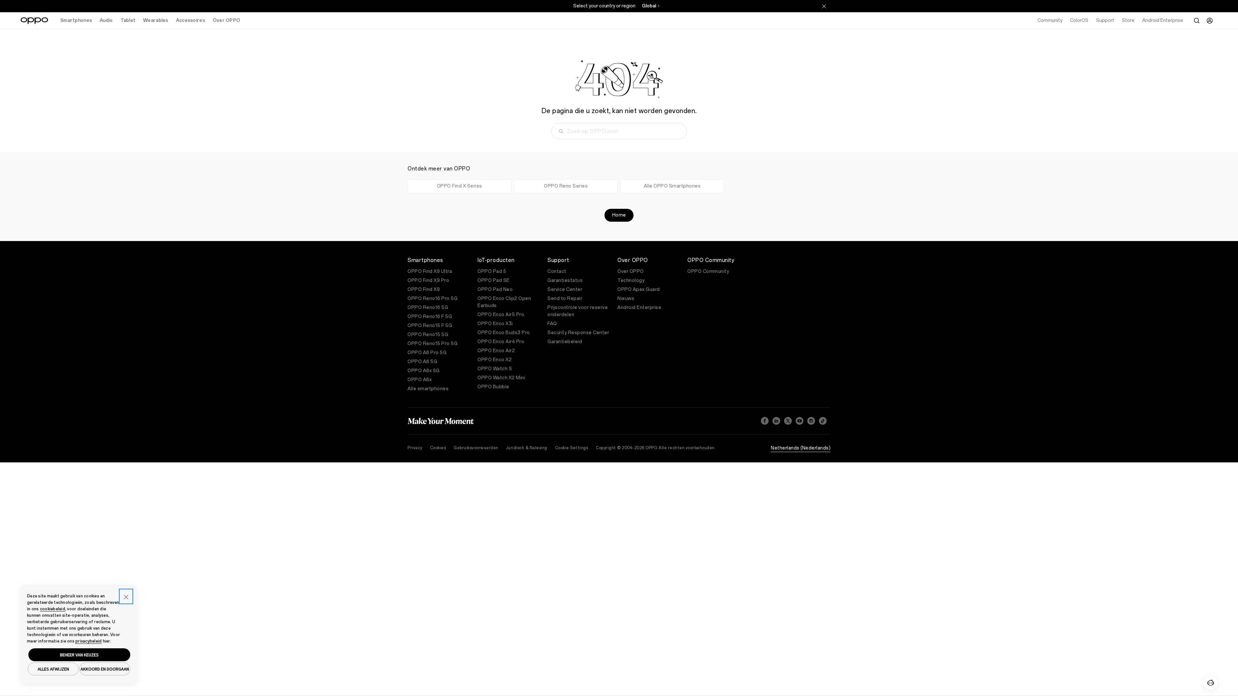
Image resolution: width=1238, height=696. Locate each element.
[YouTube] (799, 421)
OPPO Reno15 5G (428, 334)
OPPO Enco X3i (495, 323)
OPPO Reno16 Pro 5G (432, 298)
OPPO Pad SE (493, 280)
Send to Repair (564, 298)
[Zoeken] (1197, 20)
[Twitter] (788, 421)
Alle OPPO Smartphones (672, 186)
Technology (630, 280)
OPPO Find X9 (424, 289)
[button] (1210, 683)
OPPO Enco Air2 (496, 350)
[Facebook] (765, 421)
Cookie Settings (571, 448)
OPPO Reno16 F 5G (430, 316)
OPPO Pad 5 (491, 271)
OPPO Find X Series (459, 186)
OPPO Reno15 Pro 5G (432, 343)
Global (649, 6)
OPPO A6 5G (422, 361)
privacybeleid (88, 641)
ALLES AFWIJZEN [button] (53, 669)
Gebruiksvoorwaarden (476, 448)
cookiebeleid (52, 609)
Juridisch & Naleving (526, 448)
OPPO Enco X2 (494, 359)
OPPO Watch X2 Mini (501, 378)
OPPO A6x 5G (424, 370)
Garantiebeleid (564, 341)
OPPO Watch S (494, 369)
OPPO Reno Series (566, 186)
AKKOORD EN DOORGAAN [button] (105, 669)
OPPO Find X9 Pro (428, 280)
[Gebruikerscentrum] (1209, 20)
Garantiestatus (565, 280)
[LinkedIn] (776, 421)
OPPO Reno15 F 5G (430, 325)
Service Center (564, 289)
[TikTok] (823, 421)
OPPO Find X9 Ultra (430, 271)
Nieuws (625, 298)
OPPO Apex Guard (638, 289)
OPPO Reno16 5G (428, 307)
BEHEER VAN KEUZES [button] (79, 655)
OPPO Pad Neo (495, 289)
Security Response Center (578, 332)
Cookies (438, 448)
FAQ (552, 323)
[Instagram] (811, 421)
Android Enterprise (639, 307)
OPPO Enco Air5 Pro (500, 314)
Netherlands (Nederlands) (800, 448)
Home (619, 215)
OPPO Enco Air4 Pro (500, 341)
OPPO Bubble (493, 387)
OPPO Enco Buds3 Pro (503, 332)
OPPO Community (708, 271)
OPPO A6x (420, 379)
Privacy (415, 448)
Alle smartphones (428, 389)
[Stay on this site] (824, 6)
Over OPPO (630, 271)
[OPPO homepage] (34, 20)
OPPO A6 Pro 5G (427, 352)
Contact (556, 271)
